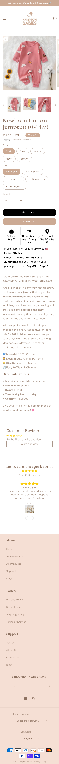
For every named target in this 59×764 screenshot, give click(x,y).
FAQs (9, 578)
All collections (14, 556)
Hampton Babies (25, 762)
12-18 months (14, 186)
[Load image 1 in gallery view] (14, 104)
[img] (30, 471)
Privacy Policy (14, 599)
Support (11, 571)
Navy (9, 158)
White (37, 151)
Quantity (7, 194)
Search (10, 642)
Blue (22, 151)
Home (9, 549)
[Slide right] (55, 105)
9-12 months (37, 179)
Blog (9, 665)
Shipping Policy (15, 614)
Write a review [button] (30, 443)
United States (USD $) (28, 721)
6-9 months (13, 179)
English (28, 738)
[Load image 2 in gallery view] (29, 104)
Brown (24, 158)
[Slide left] (3, 105)
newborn (11, 171)
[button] (4, 18)
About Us (11, 650)
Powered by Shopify (38, 762)
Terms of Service (16, 621)
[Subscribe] (49, 686)
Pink (8, 151)
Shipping (6, 140)
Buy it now (29, 221)
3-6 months (32, 171)
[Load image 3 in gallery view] (44, 104)
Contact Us (12, 657)
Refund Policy (14, 607)
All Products (13, 563)
